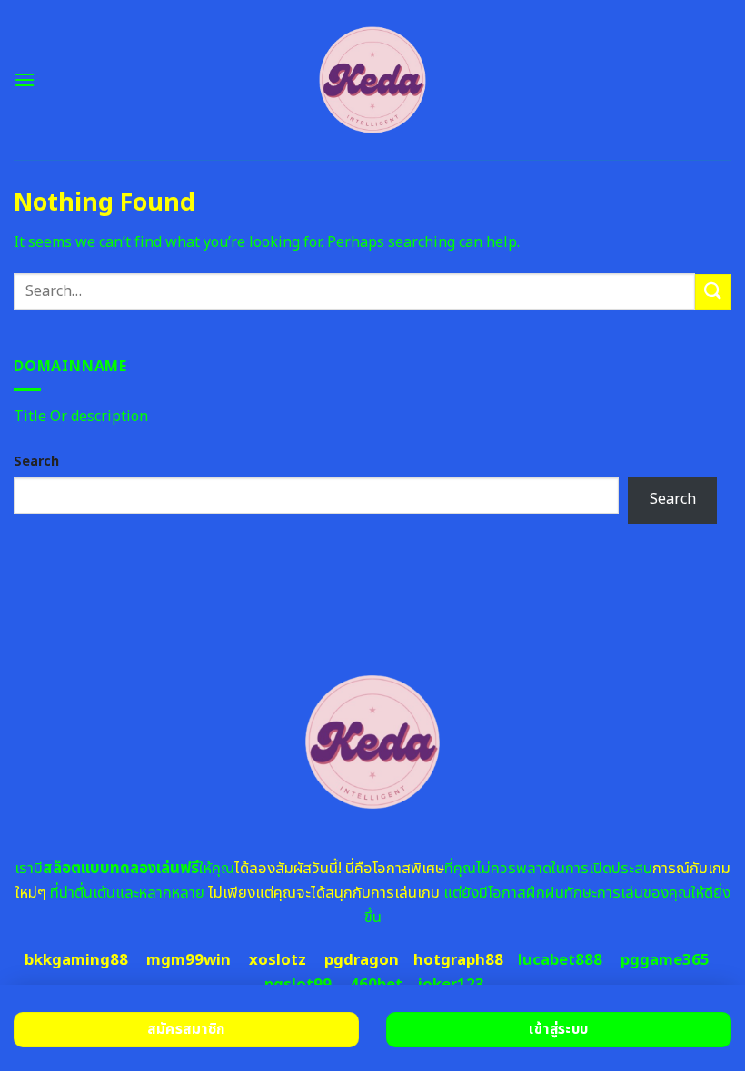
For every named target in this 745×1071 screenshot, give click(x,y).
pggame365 (665, 960)
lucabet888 (560, 960)
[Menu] (24, 79)
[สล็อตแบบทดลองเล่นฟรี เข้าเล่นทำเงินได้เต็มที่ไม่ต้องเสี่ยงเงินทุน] (373, 80)
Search (36, 461)
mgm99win (188, 960)
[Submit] (713, 292)
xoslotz (277, 960)
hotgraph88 (458, 960)
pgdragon (361, 960)
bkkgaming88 (76, 960)
